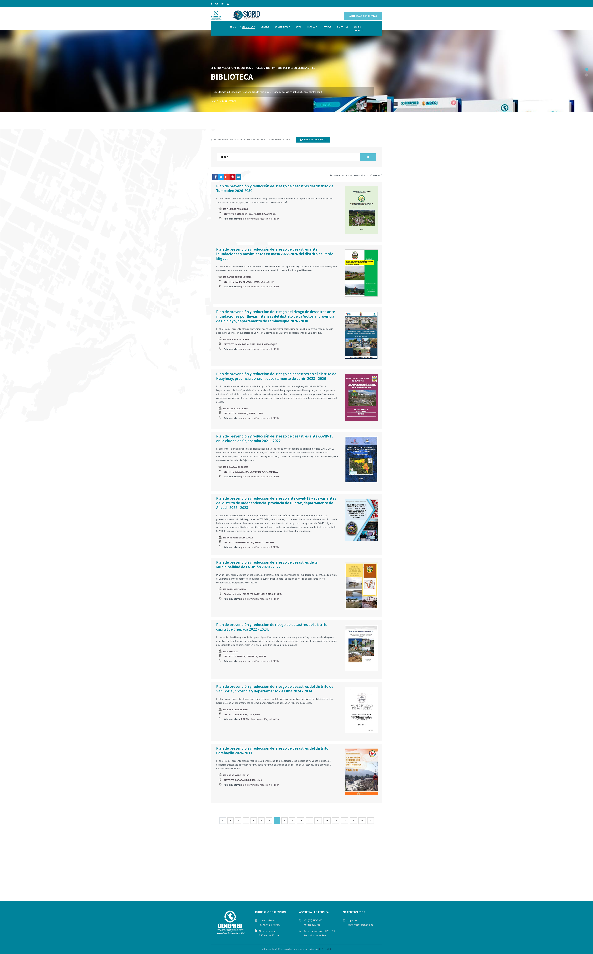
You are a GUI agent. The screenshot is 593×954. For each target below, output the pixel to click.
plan (243, 218)
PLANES (311, 26)
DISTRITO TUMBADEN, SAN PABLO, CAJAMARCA (249, 213)
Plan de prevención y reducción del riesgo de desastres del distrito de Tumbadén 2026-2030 (274, 188)
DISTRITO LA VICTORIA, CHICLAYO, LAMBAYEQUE (250, 344)
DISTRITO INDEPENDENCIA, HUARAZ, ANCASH (249, 542)
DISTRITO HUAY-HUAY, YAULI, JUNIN (243, 413)
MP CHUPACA (230, 651)
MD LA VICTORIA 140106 (236, 339)
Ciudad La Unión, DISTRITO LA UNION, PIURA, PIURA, (253, 593)
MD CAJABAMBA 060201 (235, 466)
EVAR (298, 26)
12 (318, 820)
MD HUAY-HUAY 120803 (235, 408)
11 (309, 820)
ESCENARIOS (281, 26)
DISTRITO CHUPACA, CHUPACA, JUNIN (245, 656)
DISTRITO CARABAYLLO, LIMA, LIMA (243, 779)
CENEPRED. (325, 948)
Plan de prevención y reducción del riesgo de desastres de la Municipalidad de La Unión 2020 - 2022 (267, 564)
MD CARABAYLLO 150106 (236, 775)
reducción (265, 218)
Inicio (214, 101)
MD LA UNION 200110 (234, 589)
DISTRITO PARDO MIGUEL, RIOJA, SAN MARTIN (249, 281)
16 (353, 820)
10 (300, 820)
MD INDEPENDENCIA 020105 (238, 537)
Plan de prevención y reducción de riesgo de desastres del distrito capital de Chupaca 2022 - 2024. (271, 627)
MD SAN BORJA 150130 (235, 709)
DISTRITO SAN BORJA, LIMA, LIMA (242, 714)
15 (344, 820)
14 (336, 820)
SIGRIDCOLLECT (359, 28)
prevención (253, 218)
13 (327, 820)
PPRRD (275, 218)
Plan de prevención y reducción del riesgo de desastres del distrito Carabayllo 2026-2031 (272, 750)
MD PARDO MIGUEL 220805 (237, 276)
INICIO (233, 26)
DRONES (265, 26)
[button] (586, 69)
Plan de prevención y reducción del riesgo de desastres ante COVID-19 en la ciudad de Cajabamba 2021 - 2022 (274, 438)
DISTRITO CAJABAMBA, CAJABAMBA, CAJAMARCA (251, 471)
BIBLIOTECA (248, 26)
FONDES (327, 26)
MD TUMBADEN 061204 (235, 209)
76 (362, 820)
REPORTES (342, 26)
